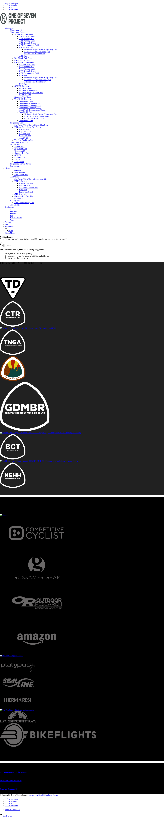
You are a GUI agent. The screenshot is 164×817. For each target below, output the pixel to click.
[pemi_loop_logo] (39, 461)
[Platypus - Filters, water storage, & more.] (18, 673)
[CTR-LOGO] (12, 326)
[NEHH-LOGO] (13, 488)
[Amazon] (36, 653)
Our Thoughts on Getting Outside (13, 772)
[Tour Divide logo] (13, 300)
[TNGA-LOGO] (12, 354)
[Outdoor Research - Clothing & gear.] (36, 619)
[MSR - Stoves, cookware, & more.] (11, 656)
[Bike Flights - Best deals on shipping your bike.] (48, 746)
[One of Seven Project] (18, 24)
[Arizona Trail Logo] (29, 328)
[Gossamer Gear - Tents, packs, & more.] (36, 584)
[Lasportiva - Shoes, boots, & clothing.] (18, 722)
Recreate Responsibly (9, 789)
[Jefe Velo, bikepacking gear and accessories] (17, 710)
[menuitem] (84, 97)
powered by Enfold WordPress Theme (43, 795)
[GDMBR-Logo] (24, 431)
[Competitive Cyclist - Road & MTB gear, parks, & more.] (36, 549)
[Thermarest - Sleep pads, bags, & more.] (18, 708)
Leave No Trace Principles (10, 781)
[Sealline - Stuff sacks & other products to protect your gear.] (18, 690)
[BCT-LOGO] (12, 459)
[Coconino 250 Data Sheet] (13, 380)
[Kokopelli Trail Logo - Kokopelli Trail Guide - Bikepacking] (40, 433)
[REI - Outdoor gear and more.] (4, 515)
